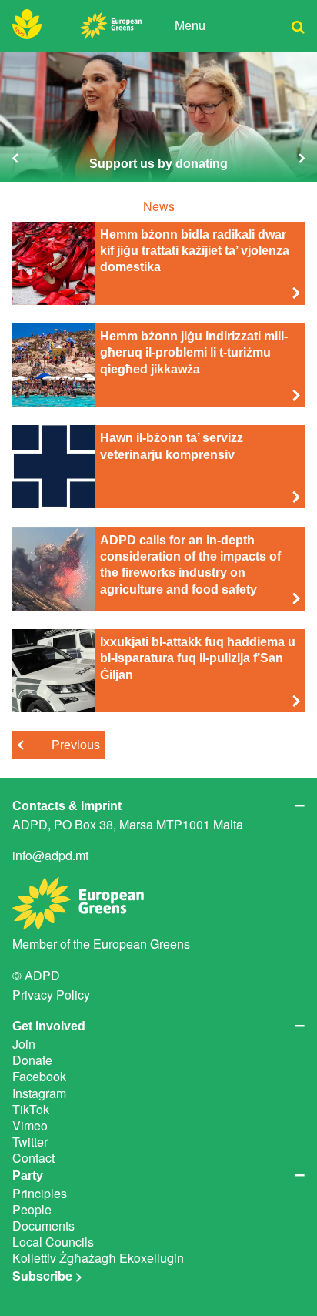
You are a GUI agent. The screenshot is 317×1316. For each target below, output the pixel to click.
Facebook (39, 1076)
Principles (39, 1193)
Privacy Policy (51, 994)
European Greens (141, 944)
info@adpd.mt (50, 855)
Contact (33, 1158)
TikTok (30, 1109)
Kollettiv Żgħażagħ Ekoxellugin (98, 1258)
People (32, 1209)
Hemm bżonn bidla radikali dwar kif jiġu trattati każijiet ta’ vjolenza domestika (194, 250)
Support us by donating (158, 116)
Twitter (30, 1141)
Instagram (39, 1093)
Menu (190, 25)
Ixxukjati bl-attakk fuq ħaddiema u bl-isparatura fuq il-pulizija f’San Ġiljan (197, 658)
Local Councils (53, 1242)
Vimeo (30, 1125)
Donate (32, 1060)
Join (23, 1044)
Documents (43, 1225)
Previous (76, 745)
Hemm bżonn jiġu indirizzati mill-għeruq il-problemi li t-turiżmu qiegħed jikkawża (194, 352)
